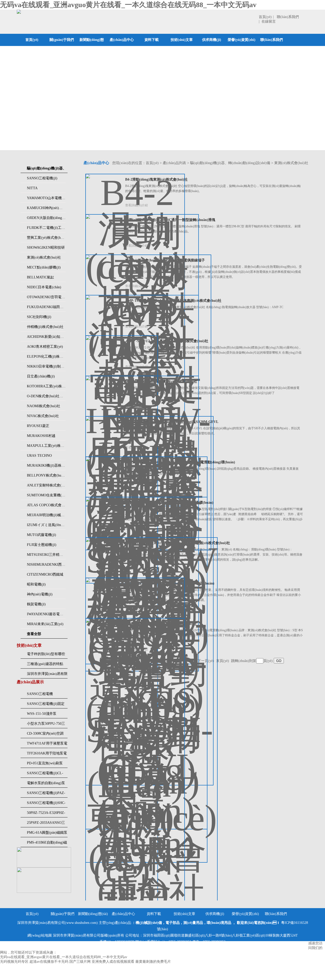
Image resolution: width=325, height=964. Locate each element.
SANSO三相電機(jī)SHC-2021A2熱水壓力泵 (46, 804)
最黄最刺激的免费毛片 (153, 961)
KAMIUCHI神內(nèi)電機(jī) (46, 208)
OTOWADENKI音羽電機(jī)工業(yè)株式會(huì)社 (46, 297)
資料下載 (151, 40)
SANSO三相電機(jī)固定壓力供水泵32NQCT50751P (45, 705)
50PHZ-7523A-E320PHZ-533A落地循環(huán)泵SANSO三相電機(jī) (46, 814)
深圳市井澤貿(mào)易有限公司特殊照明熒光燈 (47, 675)
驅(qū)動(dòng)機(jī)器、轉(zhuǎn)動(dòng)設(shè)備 (230, 163)
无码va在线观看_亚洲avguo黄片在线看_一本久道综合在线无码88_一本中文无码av (128, 5)
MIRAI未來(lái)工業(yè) (45, 624)
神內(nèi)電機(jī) (40, 594)
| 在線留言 (267, 21)
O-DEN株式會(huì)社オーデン (46, 396)
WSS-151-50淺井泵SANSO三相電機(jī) (42, 715)
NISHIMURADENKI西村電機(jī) (46, 564)
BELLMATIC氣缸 (40, 277)
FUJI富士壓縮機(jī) (41, 545)
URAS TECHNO (39, 455)
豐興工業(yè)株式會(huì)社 (46, 238)
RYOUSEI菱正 (38, 426)
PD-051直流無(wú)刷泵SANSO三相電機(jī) (45, 764)
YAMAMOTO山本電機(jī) (46, 198)
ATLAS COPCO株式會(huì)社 (46, 505)
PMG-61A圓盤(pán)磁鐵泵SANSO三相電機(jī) (47, 834)
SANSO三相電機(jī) (42, 178)
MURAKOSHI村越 (41, 436)
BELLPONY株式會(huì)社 (46, 475)
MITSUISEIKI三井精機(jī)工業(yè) (46, 555)
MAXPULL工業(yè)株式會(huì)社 (46, 446)
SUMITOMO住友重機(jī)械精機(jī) (46, 495)
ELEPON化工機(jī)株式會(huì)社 (46, 356)
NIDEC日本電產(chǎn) (44, 287)
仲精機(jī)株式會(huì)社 (45, 327)
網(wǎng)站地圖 (39, 935)
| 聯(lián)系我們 (286, 17)
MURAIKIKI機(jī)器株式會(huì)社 (46, 465)
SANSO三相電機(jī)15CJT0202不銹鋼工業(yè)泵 (46, 695)
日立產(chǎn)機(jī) (41, 376)
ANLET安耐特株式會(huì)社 (46, 485)
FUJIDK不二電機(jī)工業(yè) (46, 228)
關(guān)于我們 (62, 40)
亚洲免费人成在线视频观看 (113, 961)
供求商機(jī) (211, 40)
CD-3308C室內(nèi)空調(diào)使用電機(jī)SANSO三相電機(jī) (46, 735)
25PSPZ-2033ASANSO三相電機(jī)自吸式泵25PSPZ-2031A (46, 824)
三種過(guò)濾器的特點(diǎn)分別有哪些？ (45, 665)
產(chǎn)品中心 (122, 40)
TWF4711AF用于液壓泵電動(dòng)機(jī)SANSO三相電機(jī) (47, 744)
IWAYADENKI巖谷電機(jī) (46, 614)
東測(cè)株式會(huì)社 (44, 257)
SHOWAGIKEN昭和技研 (46, 247)
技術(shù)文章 (182, 40)
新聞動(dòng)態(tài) (91, 46)
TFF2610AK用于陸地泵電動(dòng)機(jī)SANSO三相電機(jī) (47, 754)
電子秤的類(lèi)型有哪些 (46, 654)
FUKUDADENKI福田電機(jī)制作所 (46, 307)
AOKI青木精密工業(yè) (45, 347)
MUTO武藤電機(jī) (41, 535)
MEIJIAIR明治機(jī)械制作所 (46, 515)
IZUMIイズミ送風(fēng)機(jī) (46, 525)
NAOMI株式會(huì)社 (43, 406)
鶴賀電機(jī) (36, 604)
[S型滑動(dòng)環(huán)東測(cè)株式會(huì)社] (135, 798)
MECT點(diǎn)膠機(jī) (44, 267)
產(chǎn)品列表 (174, 163)
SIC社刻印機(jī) (39, 317)
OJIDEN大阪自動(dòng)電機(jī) (46, 218)
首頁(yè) (265, 17)
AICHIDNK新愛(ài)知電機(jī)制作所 (46, 337)
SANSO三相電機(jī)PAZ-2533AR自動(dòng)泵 (46, 794)
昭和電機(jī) (36, 584)
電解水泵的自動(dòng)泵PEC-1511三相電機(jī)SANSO (46, 784)
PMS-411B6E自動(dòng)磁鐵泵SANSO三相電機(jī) (47, 844)
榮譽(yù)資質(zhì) (241, 40)
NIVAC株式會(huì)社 (43, 416)
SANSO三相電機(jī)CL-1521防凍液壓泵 (45, 774)
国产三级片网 (80, 961)
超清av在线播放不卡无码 (48, 961)
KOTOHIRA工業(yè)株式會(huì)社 (46, 386)
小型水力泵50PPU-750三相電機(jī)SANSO (46, 725)
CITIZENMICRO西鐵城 (45, 574)
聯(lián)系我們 (271, 40)
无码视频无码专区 (14, 961)
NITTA (32, 188)
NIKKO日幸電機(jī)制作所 (46, 366)
